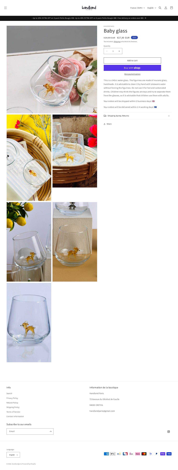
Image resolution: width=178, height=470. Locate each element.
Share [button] (109, 124)
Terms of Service (13, 412)
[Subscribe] (50, 431)
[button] (5, 8)
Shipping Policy (13, 407)
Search (9, 393)
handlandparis (17, 464)
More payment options (132, 74)
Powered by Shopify (29, 464)
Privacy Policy (12, 398)
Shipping (117, 41)
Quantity (107, 46)
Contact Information (15, 416)
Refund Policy (12, 402)
